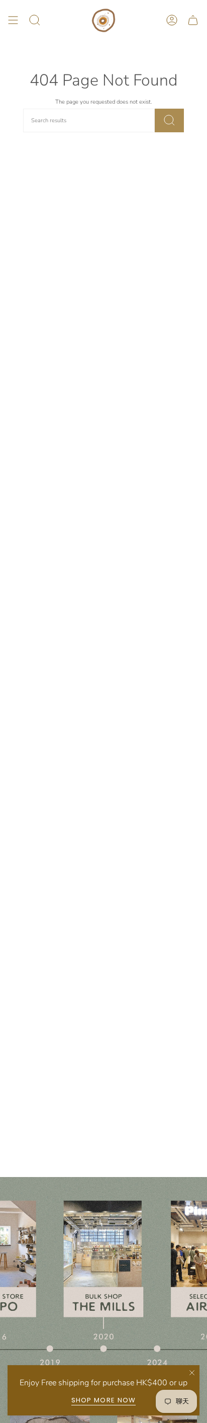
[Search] (169, 120)
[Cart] (192, 20)
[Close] (192, 1373)
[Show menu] (13, 20)
